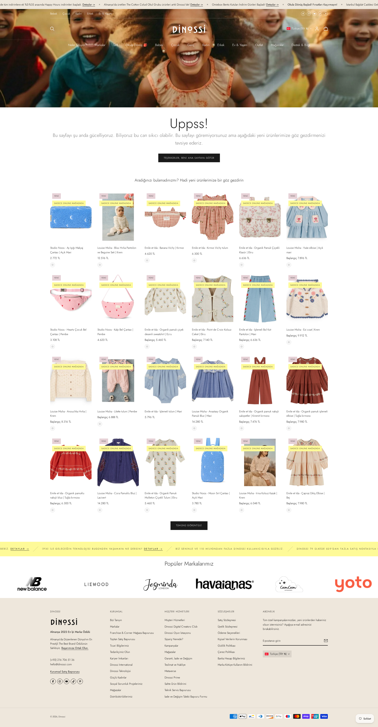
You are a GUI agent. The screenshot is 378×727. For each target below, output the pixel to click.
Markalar (100, 45)
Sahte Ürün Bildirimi (175, 684)
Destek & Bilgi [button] (301, 45)
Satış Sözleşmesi (227, 620)
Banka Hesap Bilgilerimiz (231, 658)
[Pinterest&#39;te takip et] (326, 14)
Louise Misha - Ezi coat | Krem (303, 330)
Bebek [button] (159, 45)
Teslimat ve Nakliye (175, 665)
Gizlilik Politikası (226, 645)
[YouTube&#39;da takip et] (314, 14)
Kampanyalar (171, 645)
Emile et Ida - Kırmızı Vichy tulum (210, 248)
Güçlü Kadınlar (118, 677)
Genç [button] (191, 45)
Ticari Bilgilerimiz (119, 645)
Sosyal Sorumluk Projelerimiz (126, 684)
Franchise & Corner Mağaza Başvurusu (132, 633)
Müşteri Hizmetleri (175, 620)
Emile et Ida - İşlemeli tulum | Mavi (163, 411)
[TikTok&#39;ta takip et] (320, 14)
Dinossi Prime (172, 677)
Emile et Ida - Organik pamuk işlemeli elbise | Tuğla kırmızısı (307, 413)
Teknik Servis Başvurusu (178, 690)
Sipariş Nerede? (174, 639)
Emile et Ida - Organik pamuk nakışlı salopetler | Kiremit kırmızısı (259, 413)
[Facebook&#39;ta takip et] (303, 14)
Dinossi (61, 716)
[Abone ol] (326, 640)
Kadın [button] (205, 45)
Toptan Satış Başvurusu (122, 639)
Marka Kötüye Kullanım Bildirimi (235, 665)
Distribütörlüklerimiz (121, 696)
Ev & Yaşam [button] (239, 45)
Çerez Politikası (226, 652)
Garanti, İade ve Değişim (178, 658)
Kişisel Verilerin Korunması (232, 639)
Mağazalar (277, 45)
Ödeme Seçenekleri (229, 633)
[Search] (52, 29)
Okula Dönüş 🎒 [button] (136, 45)
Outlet (259, 45)
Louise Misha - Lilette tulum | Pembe (117, 411)
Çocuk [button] (175, 45)
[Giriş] (316, 29)
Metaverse (170, 671)
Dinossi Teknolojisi (120, 671)
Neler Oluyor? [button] (77, 45)
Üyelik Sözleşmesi (227, 626)
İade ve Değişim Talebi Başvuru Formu (186, 696)
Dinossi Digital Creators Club (181, 626)
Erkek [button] (220, 45)
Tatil (115, 45)
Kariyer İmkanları (119, 658)
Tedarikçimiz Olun (120, 652)
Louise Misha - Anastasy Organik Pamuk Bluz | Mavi (210, 413)
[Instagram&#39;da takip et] (309, 14)
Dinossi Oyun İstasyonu (178, 633)
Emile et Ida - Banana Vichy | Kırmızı (164, 248)
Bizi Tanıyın (116, 620)
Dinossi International (121, 665)
